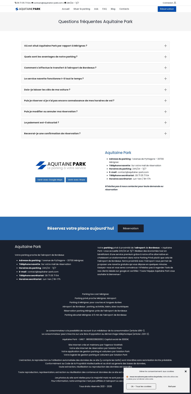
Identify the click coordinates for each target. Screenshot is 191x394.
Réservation (167, 9)
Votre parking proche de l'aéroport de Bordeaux (39, 254)
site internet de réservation (90, 348)
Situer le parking (82, 8)
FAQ (104, 8)
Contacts (124, 8)
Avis (96, 8)
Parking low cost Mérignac (95, 294)
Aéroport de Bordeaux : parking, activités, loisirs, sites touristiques (95, 306)
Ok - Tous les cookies (141, 386)
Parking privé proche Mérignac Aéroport (95, 298)
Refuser (172, 386)
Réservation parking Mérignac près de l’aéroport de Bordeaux (95, 310)
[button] (185, 371)
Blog (113, 8)
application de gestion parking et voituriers (90, 351)
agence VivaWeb (114, 344)
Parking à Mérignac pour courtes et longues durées (96, 302)
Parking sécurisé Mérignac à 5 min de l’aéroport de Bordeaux (96, 314)
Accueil (65, 8)
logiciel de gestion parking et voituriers (89, 354)
